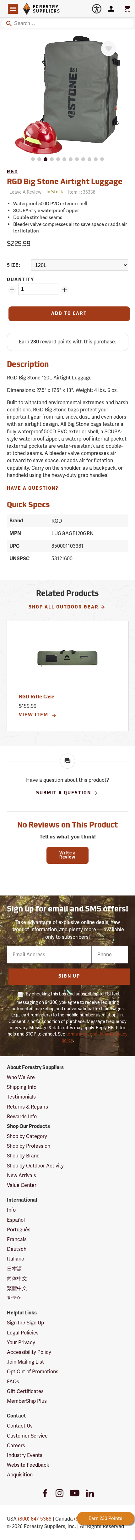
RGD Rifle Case (36, 697)
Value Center (21, 1185)
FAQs (13, 1381)
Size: (14, 265)
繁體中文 (17, 1288)
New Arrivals (21, 1175)
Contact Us (20, 1426)
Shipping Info (21, 1087)
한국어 (14, 1298)
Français (17, 1239)
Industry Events (24, 1455)
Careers (16, 1445)
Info (11, 1210)
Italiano (15, 1258)
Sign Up (69, 976)
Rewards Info (22, 1116)
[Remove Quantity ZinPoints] (12, 290)
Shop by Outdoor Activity (35, 1165)
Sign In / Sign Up (25, 1322)
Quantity (20, 280)
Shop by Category (27, 1136)
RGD (12, 172)
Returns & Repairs (27, 1107)
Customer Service (27, 1436)
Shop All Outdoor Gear (64, 607)
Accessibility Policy (29, 1352)
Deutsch (16, 1249)
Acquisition (20, 1474)
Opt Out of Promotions (32, 1371)
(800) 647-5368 (34, 1519)
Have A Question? (33, 488)
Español (16, 1220)
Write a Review (67, 855)
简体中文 (17, 1278)
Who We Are (21, 1077)
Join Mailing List (25, 1362)
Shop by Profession (28, 1146)
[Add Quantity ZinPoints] (65, 290)
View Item (34, 715)
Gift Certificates (25, 1391)
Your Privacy (21, 1342)
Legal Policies (23, 1332)
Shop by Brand (23, 1155)
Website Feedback (28, 1465)
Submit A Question (63, 793)
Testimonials (21, 1097)
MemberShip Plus (27, 1401)
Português (18, 1229)
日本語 (14, 1269)
